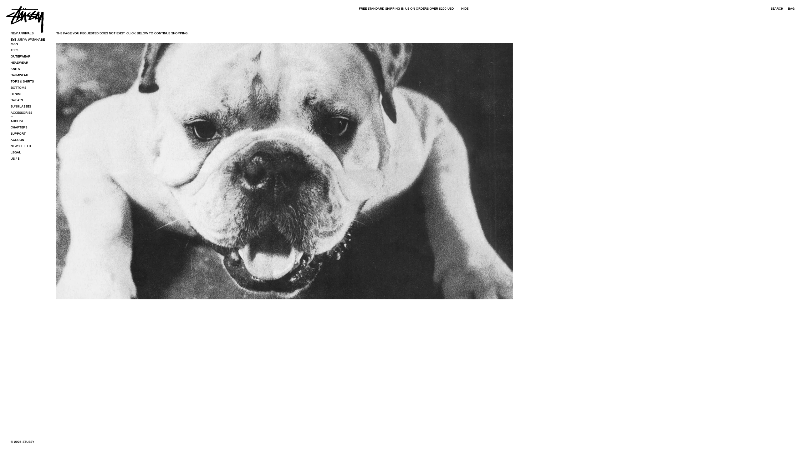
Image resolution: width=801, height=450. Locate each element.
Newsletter (21, 146)
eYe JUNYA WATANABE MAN (28, 42)
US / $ (15, 158)
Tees (14, 50)
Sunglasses (21, 106)
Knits (15, 69)
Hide (464, 8)
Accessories (21, 112)
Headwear (19, 62)
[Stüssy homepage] (25, 19)
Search (777, 8)
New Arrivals (22, 33)
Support (18, 133)
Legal (16, 152)
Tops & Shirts (22, 81)
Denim (16, 94)
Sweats (17, 100)
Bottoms (18, 87)
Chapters (19, 127)
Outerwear (20, 56)
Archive (17, 121)
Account (18, 140)
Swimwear (19, 75)
